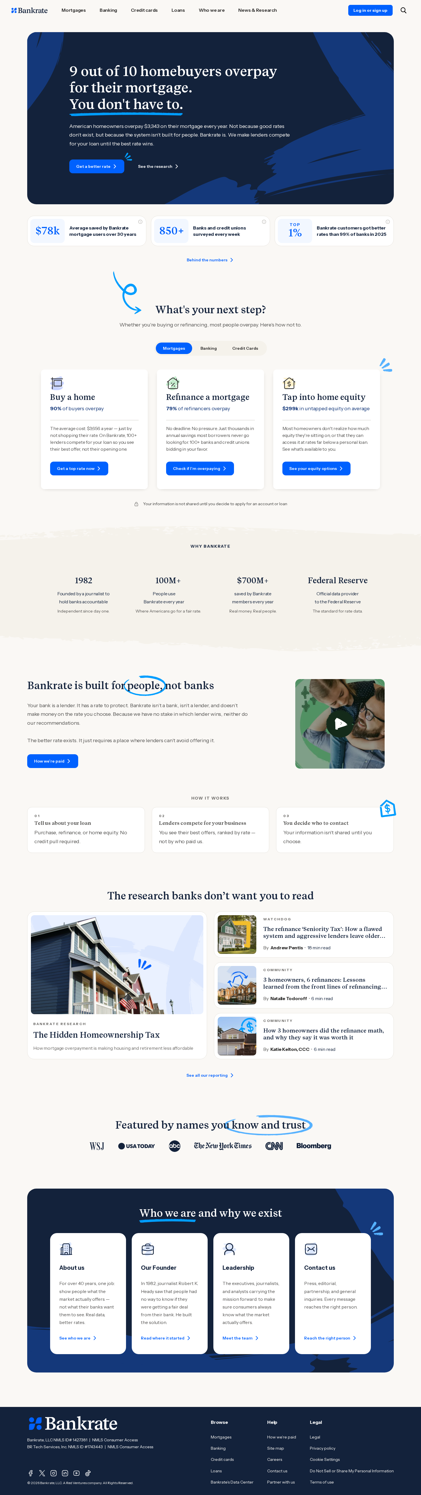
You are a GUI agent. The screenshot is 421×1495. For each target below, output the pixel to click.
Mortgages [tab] (174, 348)
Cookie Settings (325, 1459)
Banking (218, 1448)
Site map (275, 1448)
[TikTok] (87, 1473)
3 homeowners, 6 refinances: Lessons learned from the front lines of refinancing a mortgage (324, 986)
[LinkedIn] (65, 1473)
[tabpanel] (210, 429)
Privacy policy (322, 1448)
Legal (315, 1437)
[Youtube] (76, 1473)
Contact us (277, 1470)
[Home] (29, 10)
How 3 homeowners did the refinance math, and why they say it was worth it (323, 1034)
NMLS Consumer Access (115, 1439)
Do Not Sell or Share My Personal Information (352, 1470)
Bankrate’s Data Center (232, 1482)
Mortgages (221, 1437)
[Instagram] (53, 1473)
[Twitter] (42, 1473)
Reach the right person (327, 1338)
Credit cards (222, 1459)
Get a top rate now (76, 468)
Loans (216, 1470)
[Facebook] (30, 1473)
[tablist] (210, 348)
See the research (155, 166)
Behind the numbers (207, 260)
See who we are (75, 1338)
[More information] (140, 221)
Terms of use (322, 1482)
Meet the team (238, 1338)
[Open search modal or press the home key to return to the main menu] (403, 10)
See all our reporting (207, 1075)
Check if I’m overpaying (196, 468)
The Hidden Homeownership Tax (96, 1035)
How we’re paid (49, 761)
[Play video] (340, 724)
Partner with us (281, 1482)
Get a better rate (93, 166)
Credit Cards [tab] (245, 348)
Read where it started (162, 1338)
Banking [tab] (208, 348)
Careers (274, 1459)
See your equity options (313, 468)
